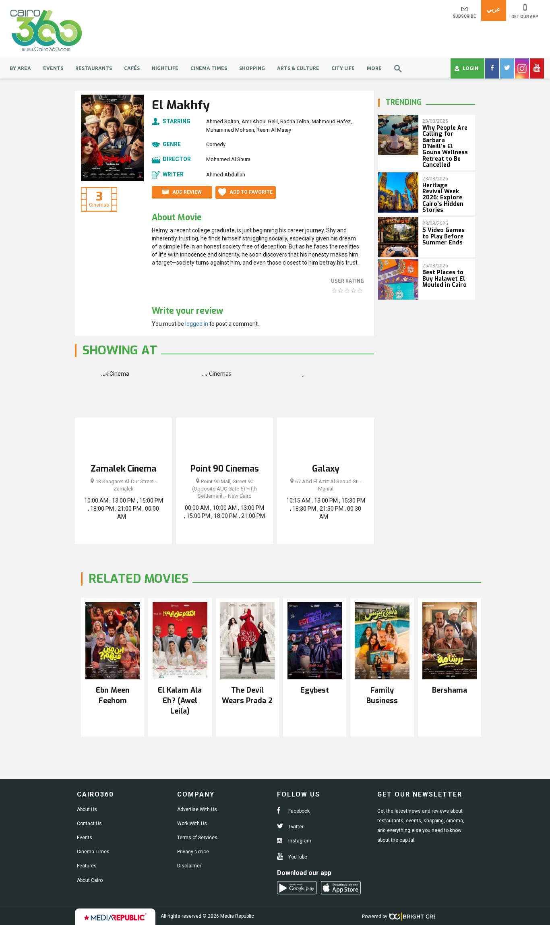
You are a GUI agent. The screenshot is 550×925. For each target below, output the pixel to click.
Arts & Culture (298, 68)
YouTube (297, 857)
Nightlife (165, 68)
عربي (493, 9)
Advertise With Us (197, 809)
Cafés (132, 68)
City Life (343, 68)
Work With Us (192, 823)
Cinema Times (208, 68)
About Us (87, 809)
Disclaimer (189, 866)
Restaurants (93, 68)
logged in (196, 324)
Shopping (252, 68)
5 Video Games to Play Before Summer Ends (443, 236)
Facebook (298, 811)
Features (87, 866)
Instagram (299, 841)
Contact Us (89, 823)
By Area (20, 68)
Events (53, 68)
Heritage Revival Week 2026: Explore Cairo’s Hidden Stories (442, 198)
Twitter (295, 827)
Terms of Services (197, 837)
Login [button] (470, 68)
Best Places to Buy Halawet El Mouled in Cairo (444, 279)
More (374, 68)
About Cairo (90, 880)
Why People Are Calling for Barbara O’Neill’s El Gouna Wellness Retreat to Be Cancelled (445, 146)
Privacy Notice (193, 852)
